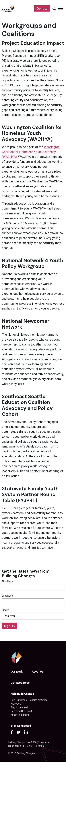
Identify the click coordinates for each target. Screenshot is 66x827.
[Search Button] (54, 8)
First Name (8, 581)
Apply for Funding (20, 715)
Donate (42, 8)
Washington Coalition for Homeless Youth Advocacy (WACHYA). (31, 152)
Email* (5, 610)
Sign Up (9, 626)
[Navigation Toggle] (60, 8)
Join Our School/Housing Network (29, 700)
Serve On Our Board (21, 711)
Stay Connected (19, 707)
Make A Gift (17, 704)
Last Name (8, 596)
